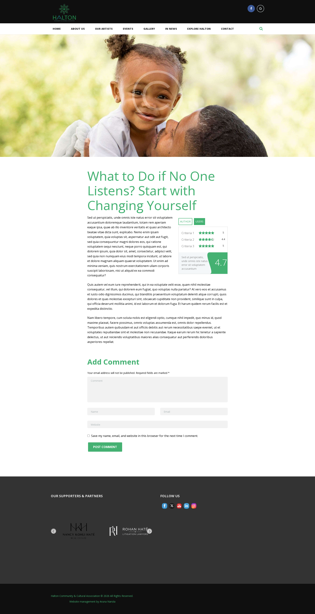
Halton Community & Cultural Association (75, 596)
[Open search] (261, 28)
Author (185, 221)
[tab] (185, 221)
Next (149, 531)
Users (199, 221)
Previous (53, 531)
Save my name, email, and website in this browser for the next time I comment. (144, 436)
